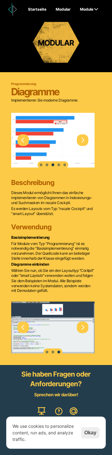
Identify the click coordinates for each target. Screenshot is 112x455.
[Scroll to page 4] (59, 164)
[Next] (82, 140)
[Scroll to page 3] (53, 164)
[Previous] (23, 140)
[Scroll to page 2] (47, 164)
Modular (63, 9)
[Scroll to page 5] (65, 164)
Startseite (37, 9)
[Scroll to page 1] (41, 164)
